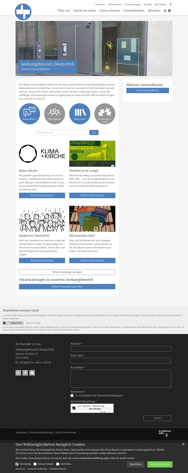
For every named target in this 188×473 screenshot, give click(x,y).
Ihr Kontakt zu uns (28, 344)
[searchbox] (63, 132)
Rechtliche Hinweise (58, 469)
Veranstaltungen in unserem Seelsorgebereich (56, 280)
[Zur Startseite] (23, 12)
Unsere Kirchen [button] (109, 10)
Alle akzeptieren (160, 464)
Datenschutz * (78, 391)
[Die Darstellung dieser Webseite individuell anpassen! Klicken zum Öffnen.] (169, 11)
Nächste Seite (167, 48)
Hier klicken (95, 409)
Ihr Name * (76, 343)
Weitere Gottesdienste (148, 90)
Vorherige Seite (19, 48)
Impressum (20, 469)
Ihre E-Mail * (78, 355)
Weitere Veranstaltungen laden (67, 286)
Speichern (136, 464)
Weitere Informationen (42, 195)
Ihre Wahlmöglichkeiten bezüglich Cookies (50, 444)
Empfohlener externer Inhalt (21, 310)
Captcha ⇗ (106, 412)
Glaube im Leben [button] (84, 10)
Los (94, 132)
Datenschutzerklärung (91, 458)
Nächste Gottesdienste (144, 85)
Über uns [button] (64, 10)
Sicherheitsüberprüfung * (84, 401)
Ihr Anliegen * (78, 367)
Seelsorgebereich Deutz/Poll (35, 349)
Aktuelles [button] (154, 10)
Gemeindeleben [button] (133, 10)
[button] (165, 11)
